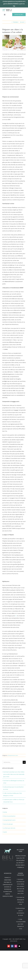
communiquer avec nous (17, 746)
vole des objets (8, 721)
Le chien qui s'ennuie (9, 828)
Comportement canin (13, 755)
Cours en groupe (8, 824)
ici (16, 615)
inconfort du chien (15, 444)
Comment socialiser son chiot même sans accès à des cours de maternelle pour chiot (13, 774)
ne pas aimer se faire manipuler (15, 386)
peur (18, 68)
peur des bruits (20, 721)
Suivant (22, 22)
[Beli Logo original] (7, 9)
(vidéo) (6, 349)
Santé (5, 832)
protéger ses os (6, 381)
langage (16, 410)
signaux (12, 424)
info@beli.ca (20, 867)
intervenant (5, 709)
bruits (13, 244)
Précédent (15, 22)
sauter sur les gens (15, 379)
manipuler (21, 718)
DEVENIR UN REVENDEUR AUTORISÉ (7, 889)
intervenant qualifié (8, 732)
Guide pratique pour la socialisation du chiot (20, 912)
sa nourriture (21, 381)
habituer (15, 207)
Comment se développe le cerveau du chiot (20, 901)
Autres (5, 812)
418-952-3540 (19, 865)
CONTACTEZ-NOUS (8, 896)
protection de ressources (18, 714)
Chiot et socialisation (9, 816)
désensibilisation (10, 281)
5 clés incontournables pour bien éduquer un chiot (20, 924)
